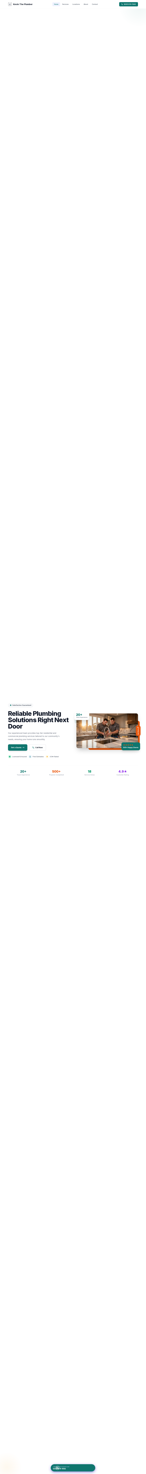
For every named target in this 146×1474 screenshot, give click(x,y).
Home (56, 4)
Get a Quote (16, 747)
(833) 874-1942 (130, 4)
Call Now (39, 747)
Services (65, 4)
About (86, 4)
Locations (76, 4)
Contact (95, 4)
